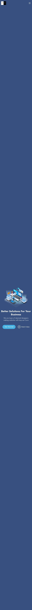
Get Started (9, 327)
